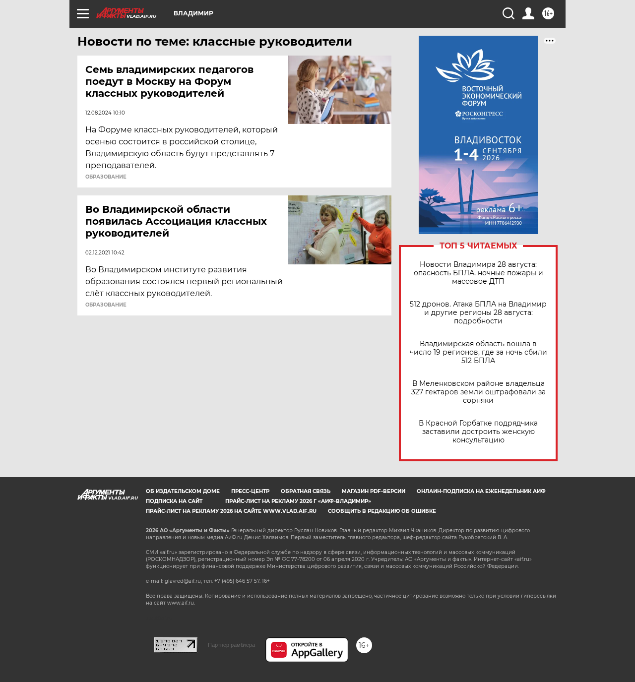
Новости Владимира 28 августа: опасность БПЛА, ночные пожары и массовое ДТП (478, 273)
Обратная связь (305, 491)
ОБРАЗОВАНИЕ (106, 177)
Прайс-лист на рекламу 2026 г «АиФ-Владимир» (298, 501)
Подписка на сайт (174, 501)
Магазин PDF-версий (373, 491)
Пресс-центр (250, 491)
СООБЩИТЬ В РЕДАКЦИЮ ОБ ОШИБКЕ (382, 511)
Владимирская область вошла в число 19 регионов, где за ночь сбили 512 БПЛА (478, 352)
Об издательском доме (183, 491)
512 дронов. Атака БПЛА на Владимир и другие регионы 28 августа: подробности (478, 312)
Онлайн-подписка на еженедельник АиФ (481, 491)
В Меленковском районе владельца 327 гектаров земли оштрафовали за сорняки (478, 392)
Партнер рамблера (231, 645)
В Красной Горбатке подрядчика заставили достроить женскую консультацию (478, 431)
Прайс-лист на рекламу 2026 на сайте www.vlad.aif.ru (231, 511)
